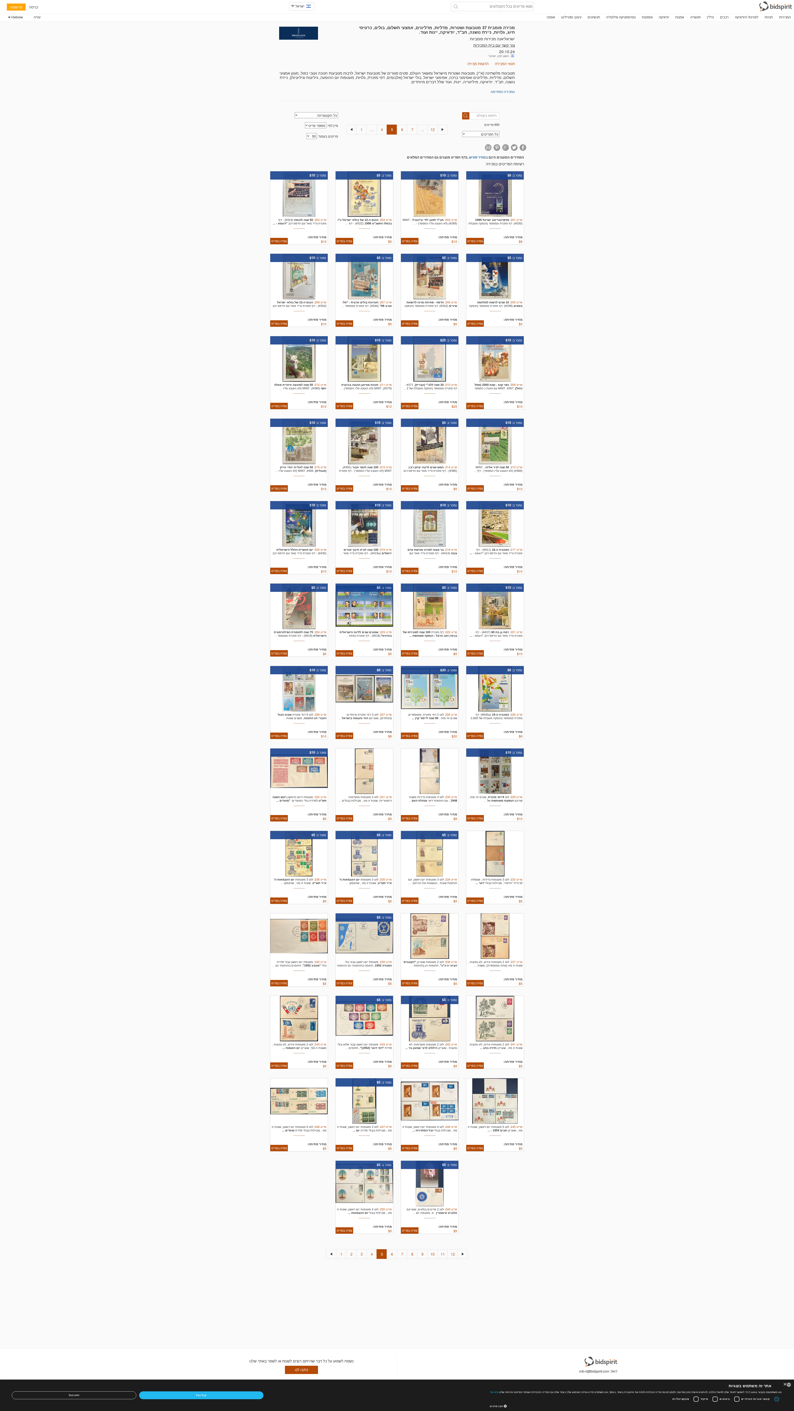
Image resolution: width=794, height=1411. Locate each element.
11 (443, 1254)
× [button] (785, 1384)
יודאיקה (664, 17)
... (371, 129)
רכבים (724, 17)
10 (432, 1254)
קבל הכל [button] (201, 1395)
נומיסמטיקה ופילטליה (621, 17)
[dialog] (397, 1395)
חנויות (769, 17)
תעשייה (695, 17)
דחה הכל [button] (74, 1395)
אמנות (679, 17)
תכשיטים (594, 17)
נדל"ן (710, 17)
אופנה (551, 17)
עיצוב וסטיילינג (571, 17)
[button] (636, 1406)
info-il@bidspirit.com (594, 1371)
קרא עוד (494, 1392)
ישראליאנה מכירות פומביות (492, 38)
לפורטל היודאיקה (746, 17)
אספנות (647, 17)
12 (432, 129)
